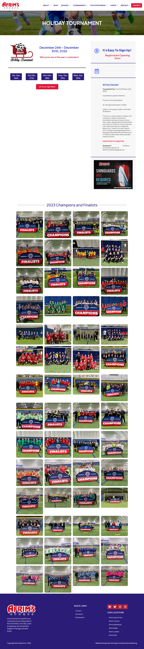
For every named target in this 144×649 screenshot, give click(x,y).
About (46, 5)
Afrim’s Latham (114, 632)
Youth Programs (98, 5)
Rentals (124, 5)
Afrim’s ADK (113, 635)
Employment (79, 617)
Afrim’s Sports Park (115, 617)
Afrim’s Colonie (114, 621)
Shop (55, 5)
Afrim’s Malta (113, 628)
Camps (113, 5)
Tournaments (79, 5)
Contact (137, 5)
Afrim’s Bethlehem (115, 625)
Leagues (64, 5)
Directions (79, 614)
